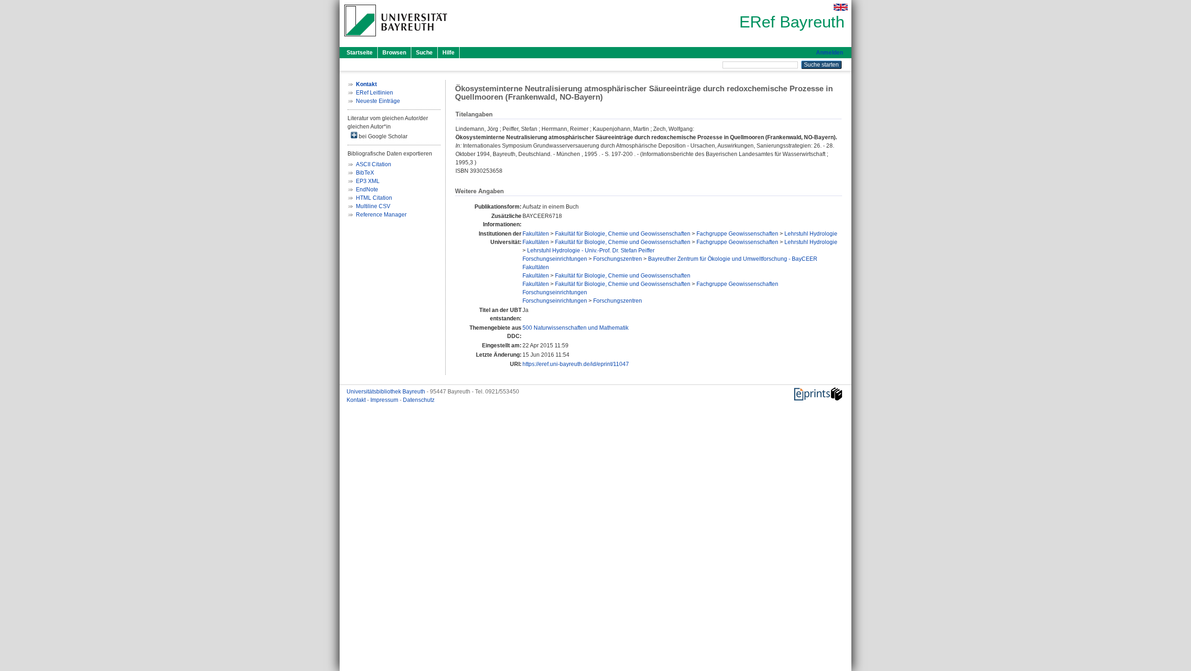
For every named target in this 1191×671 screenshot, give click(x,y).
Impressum (385, 400)
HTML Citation (374, 198)
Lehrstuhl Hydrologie (810, 233)
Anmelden (829, 52)
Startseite (360, 52)
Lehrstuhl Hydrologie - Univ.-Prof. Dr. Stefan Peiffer (591, 250)
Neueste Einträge (378, 101)
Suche (424, 52)
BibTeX (365, 172)
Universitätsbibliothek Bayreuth (387, 391)
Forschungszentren (617, 259)
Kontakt (357, 400)
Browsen (394, 52)
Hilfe (448, 52)
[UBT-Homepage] (396, 39)
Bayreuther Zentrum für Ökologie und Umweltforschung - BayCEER (732, 259)
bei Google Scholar (382, 136)
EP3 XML (368, 181)
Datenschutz (419, 400)
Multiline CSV (373, 206)
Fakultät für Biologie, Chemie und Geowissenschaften (622, 233)
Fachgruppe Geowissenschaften (737, 233)
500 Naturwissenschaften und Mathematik (575, 328)
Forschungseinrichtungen (554, 259)
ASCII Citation (373, 164)
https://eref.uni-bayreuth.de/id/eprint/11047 (575, 364)
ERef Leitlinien (374, 92)
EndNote (367, 189)
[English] (841, 7)
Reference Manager (381, 214)
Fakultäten (535, 233)
